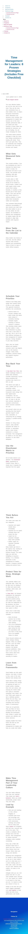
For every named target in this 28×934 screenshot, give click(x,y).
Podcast (7, 16)
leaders (11, 826)
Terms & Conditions (14, 928)
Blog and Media (9, 9)
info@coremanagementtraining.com (13, 923)
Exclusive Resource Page (12, 12)
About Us (7, 5)
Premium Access (10, 14)
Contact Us (8, 17)
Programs (7, 7)
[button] (14, 19)
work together (12, 890)
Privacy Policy (14, 926)
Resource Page (9, 11)
